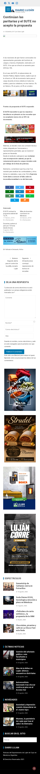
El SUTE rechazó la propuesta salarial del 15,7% (10, 214)
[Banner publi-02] (20, 543)
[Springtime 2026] (20, 128)
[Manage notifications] (34, 768)
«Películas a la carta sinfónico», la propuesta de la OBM (25, 613)
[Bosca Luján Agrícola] (20, 93)
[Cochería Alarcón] (20, 240)
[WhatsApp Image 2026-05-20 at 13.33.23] (20, 439)
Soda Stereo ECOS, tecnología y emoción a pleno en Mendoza (26, 599)
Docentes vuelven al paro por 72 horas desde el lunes (10, 226)
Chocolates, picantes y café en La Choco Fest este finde (26, 627)
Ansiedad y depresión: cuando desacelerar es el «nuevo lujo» (26, 707)
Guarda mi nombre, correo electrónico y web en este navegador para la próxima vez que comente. (20, 343)
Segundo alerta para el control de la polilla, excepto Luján (12, 263)
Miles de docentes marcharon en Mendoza (26, 214)
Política (21, 249)
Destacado (15, 249)
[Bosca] (19, 488)
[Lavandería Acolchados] (20, 390)
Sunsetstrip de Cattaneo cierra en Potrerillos (24, 586)
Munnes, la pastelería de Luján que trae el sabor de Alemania (25, 721)
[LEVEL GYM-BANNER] (20, 140)
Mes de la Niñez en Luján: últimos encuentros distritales (26, 670)
